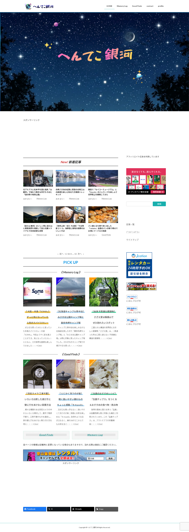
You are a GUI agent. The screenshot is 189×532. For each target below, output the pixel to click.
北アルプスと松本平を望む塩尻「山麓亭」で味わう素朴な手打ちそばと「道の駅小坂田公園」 (37, 192)
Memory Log (42, 198)
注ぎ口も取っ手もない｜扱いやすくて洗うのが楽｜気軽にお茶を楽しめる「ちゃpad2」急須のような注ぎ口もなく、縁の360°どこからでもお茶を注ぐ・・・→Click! (70, 416)
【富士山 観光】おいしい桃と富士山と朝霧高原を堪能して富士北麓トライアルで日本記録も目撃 (37, 228)
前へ (60, 254)
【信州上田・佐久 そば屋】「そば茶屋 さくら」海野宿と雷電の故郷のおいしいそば (70, 228)
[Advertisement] (70, 140)
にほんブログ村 (133, 301)
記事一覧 (130, 224)
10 (75, 254)
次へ (81, 254)
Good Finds (106, 235)
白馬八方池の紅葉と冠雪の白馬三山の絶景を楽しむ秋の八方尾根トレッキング (70, 192)
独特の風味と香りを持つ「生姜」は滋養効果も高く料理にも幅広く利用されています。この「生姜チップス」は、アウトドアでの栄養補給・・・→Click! (103, 416)
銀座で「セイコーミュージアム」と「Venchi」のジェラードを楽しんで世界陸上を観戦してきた (102, 192)
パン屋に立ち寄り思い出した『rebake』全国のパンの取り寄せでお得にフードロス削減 (103, 228)
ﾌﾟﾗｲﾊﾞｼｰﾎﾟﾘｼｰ (133, 232)
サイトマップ (132, 239)
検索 (159, 204)
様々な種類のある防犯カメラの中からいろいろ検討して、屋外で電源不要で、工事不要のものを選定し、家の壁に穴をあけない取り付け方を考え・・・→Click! (37, 416)
